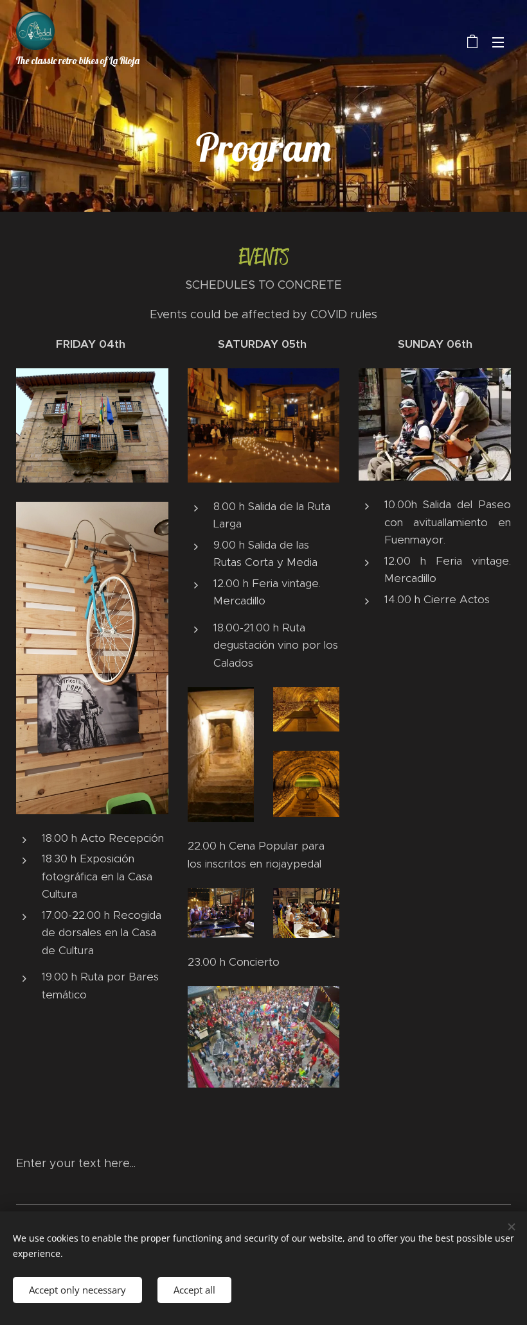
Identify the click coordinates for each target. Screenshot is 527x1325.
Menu (498, 42)
